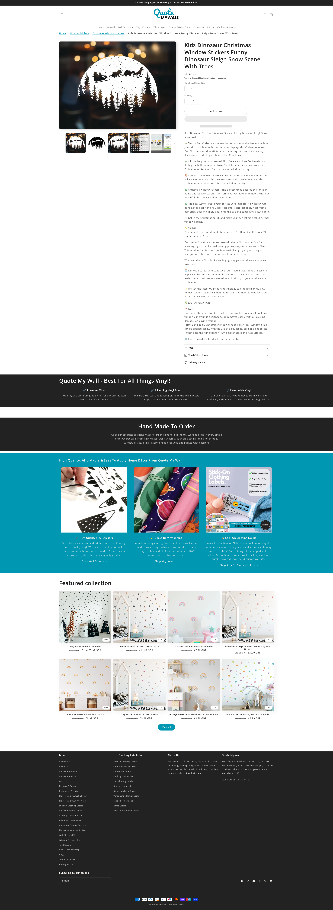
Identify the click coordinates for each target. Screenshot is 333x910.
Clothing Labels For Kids (71, 815)
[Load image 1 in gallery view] (76, 143)
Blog (61, 854)
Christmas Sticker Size (194, 83)
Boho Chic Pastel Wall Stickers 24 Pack (85, 714)
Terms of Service (67, 859)
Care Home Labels (122, 771)
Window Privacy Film (69, 840)
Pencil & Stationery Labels (126, 810)
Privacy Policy (66, 864)
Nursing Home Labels (123, 786)
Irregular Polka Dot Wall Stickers (85, 646)
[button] (215, 119)
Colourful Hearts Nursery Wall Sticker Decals (247, 714)
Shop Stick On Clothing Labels (237, 565)
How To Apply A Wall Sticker (73, 796)
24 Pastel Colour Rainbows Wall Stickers (193, 646)
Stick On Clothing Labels (71, 805)
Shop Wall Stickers (93, 561)
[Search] (62, 15)
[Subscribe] (107, 880)
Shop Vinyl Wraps (165, 561)
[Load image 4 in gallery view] (139, 143)
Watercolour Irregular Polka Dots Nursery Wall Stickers (247, 647)
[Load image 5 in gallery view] (161, 143)
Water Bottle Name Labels (126, 796)
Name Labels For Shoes (124, 791)
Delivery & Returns (68, 786)
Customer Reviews (68, 771)
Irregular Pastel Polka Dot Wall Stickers (139, 714)
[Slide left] (62, 143)
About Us (63, 766)
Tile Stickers (65, 845)
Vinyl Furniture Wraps (70, 849)
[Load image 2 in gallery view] (97, 143)
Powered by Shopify (176, 904)
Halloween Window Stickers (72, 830)
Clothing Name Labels (124, 776)
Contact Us (64, 761)
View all (166, 727)
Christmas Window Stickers (108, 33)
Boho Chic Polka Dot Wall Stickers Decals (139, 646)
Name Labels (119, 805)
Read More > (193, 773)
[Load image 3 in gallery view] (118, 143)
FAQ (61, 781)
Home (62, 33)
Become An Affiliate (68, 791)
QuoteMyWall (161, 904)
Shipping (202, 78)
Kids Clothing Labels (123, 781)
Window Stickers (79, 33)
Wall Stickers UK (67, 835)
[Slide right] (174, 143)
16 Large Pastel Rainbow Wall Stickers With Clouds (193, 714)
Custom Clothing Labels (70, 810)
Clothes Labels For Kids (124, 766)
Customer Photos (67, 776)
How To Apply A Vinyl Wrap (72, 800)
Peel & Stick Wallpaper (70, 820)
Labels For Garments (123, 800)
